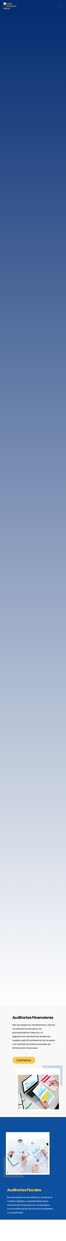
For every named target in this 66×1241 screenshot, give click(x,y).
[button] (23, 1060)
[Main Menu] (59, 6)
